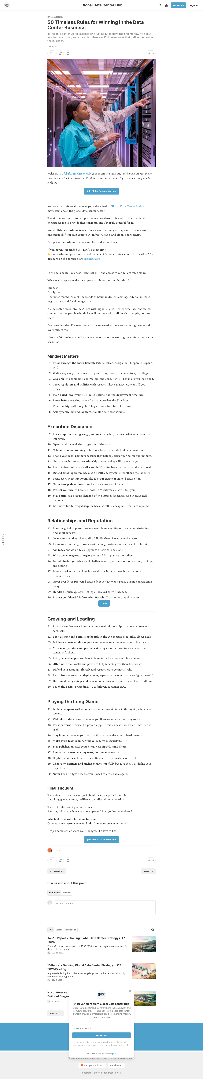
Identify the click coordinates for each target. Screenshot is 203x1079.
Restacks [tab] (67, 892)
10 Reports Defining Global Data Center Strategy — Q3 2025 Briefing (84, 967)
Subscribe (178, 5)
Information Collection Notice (101, 1045)
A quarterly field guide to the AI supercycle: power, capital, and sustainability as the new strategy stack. (86, 975)
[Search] (160, 5)
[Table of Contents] (3, 539)
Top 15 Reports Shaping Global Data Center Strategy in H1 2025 (86, 940)
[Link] (43, 356)
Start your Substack (94, 1065)
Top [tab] (51, 929)
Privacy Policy (124, 1045)
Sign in (194, 5)
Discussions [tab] (70, 929)
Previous (59, 871)
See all (53, 1013)
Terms (113, 1057)
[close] (130, 990)
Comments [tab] (54, 892)
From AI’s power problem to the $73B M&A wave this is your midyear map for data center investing (87, 948)
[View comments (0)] (61, 53)
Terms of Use (116, 1042)
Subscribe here (92, 259)
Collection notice (126, 1057)
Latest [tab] (59, 929)
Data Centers (55, 17)
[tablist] (60, 893)
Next (146, 871)
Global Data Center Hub (76, 174)
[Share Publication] (166, 5)
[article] (101, 947)
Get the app (116, 1065)
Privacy (105, 1057)
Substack (86, 1072)
